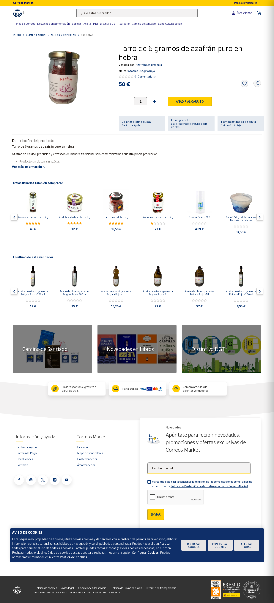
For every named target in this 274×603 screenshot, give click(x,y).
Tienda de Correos (24, 23)
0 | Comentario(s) (145, 76)
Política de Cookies (73, 557)
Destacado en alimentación (53, 23)
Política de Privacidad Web (126, 588)
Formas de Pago (27, 453)
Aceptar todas (247, 545)
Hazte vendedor (87, 459)
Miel (95, 23)
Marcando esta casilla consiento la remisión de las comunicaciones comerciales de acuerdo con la (202, 484)
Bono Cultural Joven (170, 23)
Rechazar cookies (194, 545)
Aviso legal (67, 588)
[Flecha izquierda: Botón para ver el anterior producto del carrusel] (14, 217)
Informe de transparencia (161, 588)
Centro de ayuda (27, 447)
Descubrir (83, 447)
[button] (154, 101)
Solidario (124, 23)
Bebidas (76, 23)
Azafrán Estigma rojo (148, 64)
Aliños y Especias (63, 35)
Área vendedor (86, 465)
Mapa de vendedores (90, 453)
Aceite (87, 23)
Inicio (17, 35)
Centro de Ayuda (131, 125)
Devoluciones (25, 459)
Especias (87, 35)
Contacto (22, 465)
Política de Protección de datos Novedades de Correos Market (209, 486)
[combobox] (137, 13)
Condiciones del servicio (92, 588)
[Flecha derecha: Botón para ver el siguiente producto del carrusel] (259, 217)
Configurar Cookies (220, 545)
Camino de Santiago (144, 23)
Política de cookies (46, 588)
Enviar (156, 514)
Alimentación (36, 35)
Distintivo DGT (108, 23)
